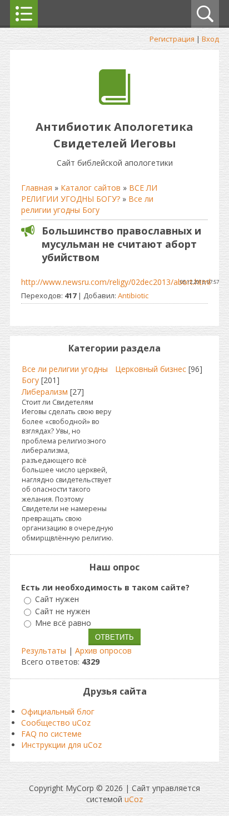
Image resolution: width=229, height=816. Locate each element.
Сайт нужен (57, 599)
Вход (210, 39)
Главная (36, 187)
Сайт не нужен (62, 611)
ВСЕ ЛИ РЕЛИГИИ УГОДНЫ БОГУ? (89, 193)
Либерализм (45, 391)
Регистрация (172, 39)
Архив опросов (103, 650)
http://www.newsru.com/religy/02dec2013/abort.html (116, 282)
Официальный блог (57, 711)
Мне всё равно (63, 623)
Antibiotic (133, 295)
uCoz (134, 799)
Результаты (43, 650)
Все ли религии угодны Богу (87, 204)
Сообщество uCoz (56, 722)
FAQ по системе (51, 733)
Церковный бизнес (150, 369)
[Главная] (115, 101)
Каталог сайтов (91, 187)
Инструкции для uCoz (61, 745)
